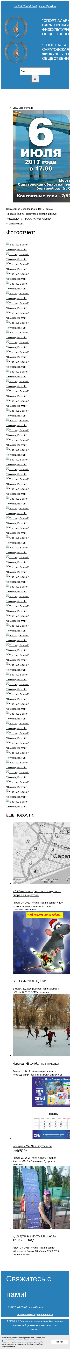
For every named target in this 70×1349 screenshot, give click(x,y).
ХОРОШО (59, 1342)
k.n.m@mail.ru (47, 6)
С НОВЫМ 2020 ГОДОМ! (29, 981)
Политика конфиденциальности (35, 1314)
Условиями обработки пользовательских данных (21, 1342)
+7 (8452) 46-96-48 (25, 6)
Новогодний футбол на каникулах (36, 1063)
